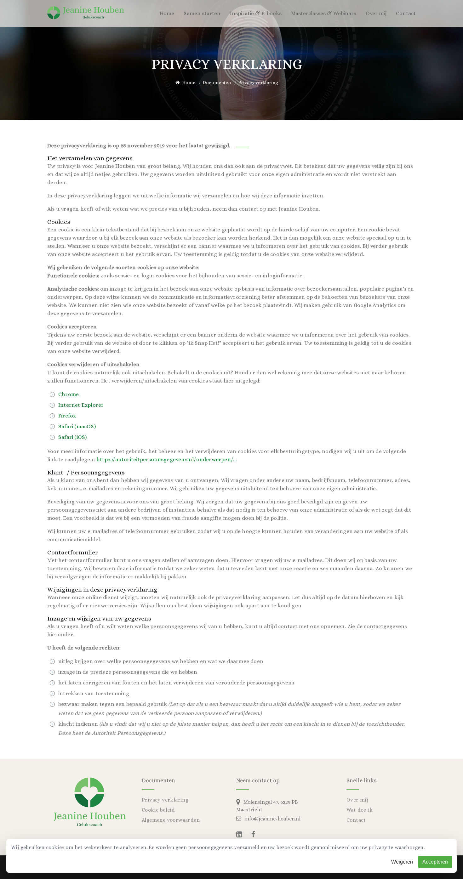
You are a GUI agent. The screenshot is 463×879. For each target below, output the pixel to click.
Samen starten (202, 13)
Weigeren (402, 862)
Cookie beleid (158, 810)
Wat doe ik (359, 810)
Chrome (68, 394)
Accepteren (435, 862)
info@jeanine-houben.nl (272, 819)
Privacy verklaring (165, 800)
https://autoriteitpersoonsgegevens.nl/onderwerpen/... (166, 459)
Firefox (67, 416)
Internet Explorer (81, 405)
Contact (406, 13)
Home (167, 13)
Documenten (217, 82)
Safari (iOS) (72, 437)
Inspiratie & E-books (256, 13)
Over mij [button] (376, 13)
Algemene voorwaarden (171, 820)
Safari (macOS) (77, 426)
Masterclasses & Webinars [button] (323, 13)
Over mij (357, 800)
